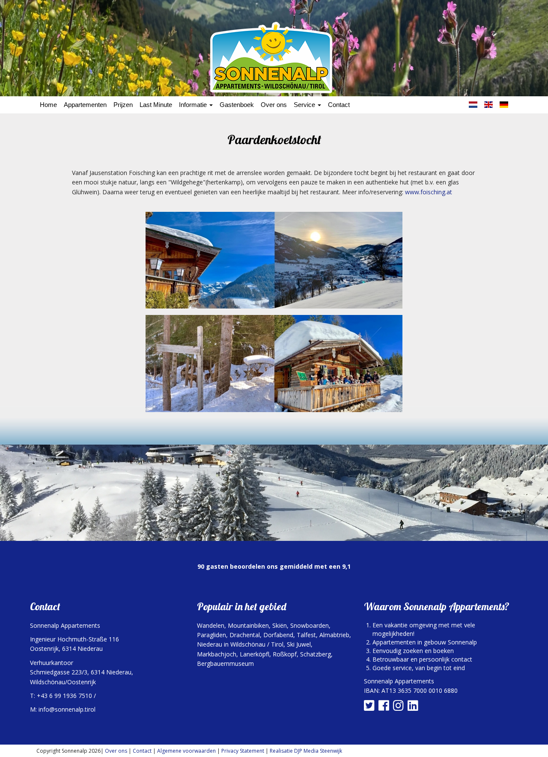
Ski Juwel (299, 644)
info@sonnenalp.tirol (67, 709)
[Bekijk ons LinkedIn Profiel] (414, 708)
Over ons (274, 104)
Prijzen (123, 104)
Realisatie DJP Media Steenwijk (306, 750)
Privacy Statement (242, 750)
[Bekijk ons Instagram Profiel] (399, 708)
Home (48, 104)
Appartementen (85, 104)
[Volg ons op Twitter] (370, 708)
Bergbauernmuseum (225, 663)
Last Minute (156, 104)
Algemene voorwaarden (186, 750)
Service (305, 104)
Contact (339, 104)
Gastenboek (237, 104)
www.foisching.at (428, 192)
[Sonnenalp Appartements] (274, 57)
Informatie (193, 104)
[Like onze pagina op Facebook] (384, 708)
